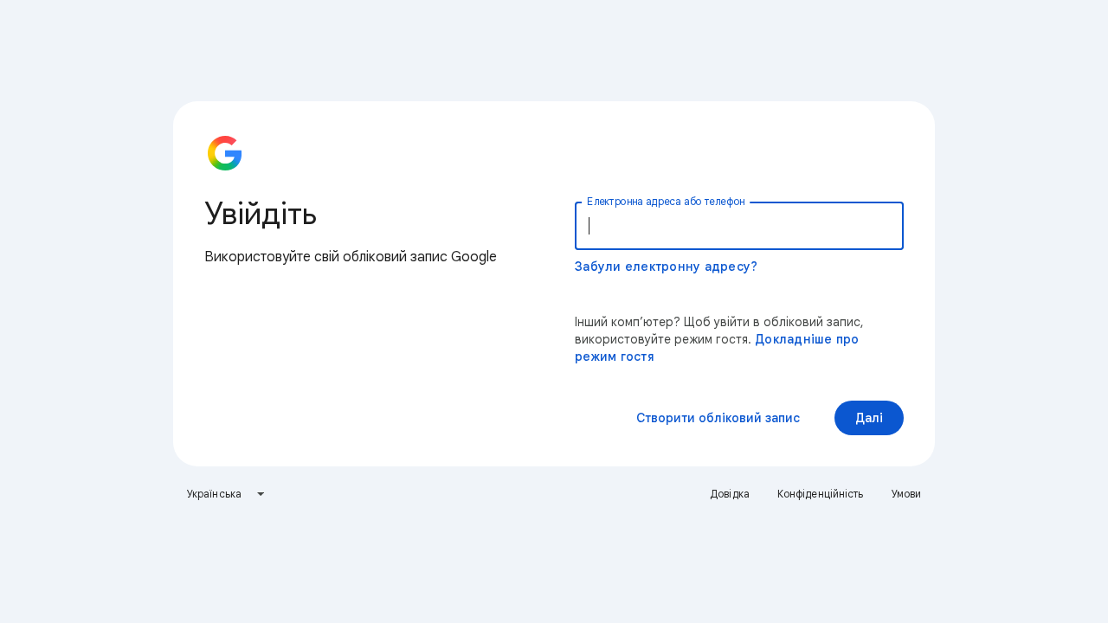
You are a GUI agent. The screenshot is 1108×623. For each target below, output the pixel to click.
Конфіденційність (820, 493)
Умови (907, 493)
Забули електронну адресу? (666, 266)
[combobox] (226, 494)
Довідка (730, 493)
